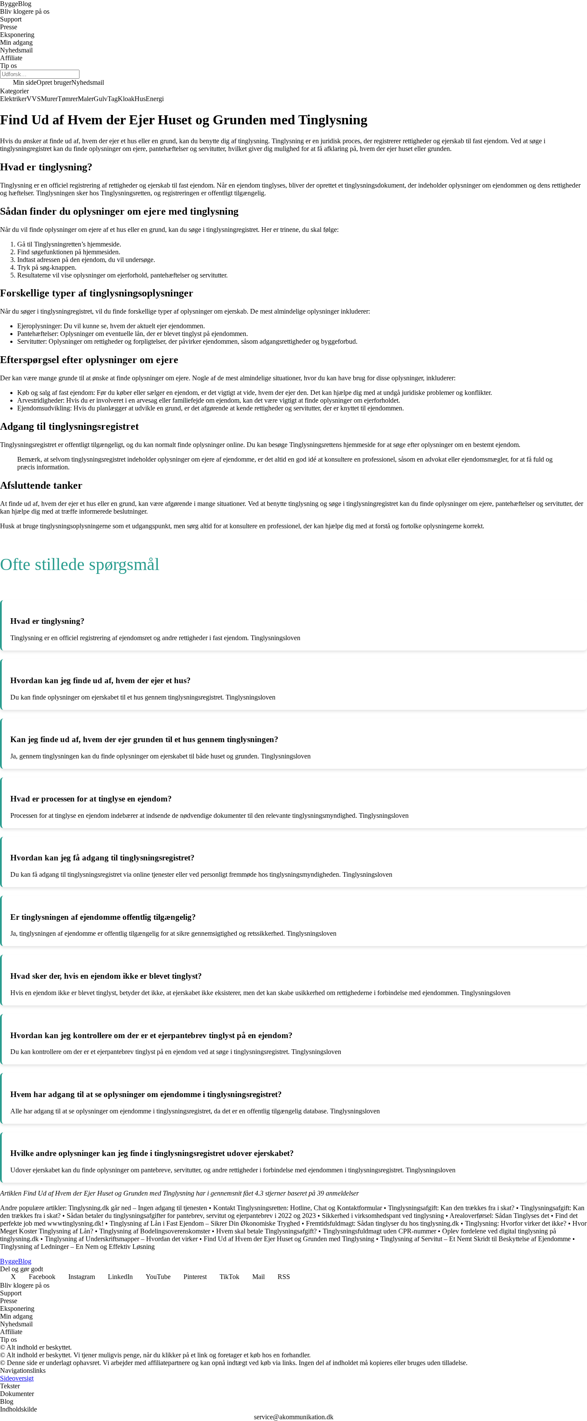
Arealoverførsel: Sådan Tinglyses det (499, 1215)
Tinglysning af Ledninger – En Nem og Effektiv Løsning (77, 1246)
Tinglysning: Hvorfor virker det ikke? (515, 1223)
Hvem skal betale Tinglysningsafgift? (266, 1231)
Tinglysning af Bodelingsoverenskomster (154, 1231)
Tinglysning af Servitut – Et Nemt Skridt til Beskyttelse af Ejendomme (475, 1238)
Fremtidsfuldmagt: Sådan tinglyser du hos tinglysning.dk (382, 1223)
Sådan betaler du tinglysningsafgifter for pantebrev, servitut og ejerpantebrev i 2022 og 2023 (191, 1215)
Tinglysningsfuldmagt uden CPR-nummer (379, 1231)
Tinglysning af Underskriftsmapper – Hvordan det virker (121, 1238)
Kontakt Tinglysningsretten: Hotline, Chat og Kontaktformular (297, 1207)
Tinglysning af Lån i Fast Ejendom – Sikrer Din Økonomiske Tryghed (205, 1223)
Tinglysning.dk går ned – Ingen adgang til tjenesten (137, 1207)
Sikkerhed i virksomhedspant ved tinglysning (383, 1215)
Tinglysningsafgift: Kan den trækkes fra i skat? (451, 1207)
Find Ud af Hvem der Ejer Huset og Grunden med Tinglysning (289, 1238)
